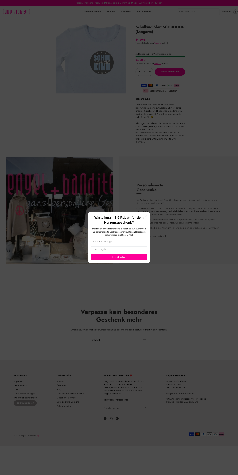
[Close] (146, 216)
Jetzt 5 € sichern (119, 257)
